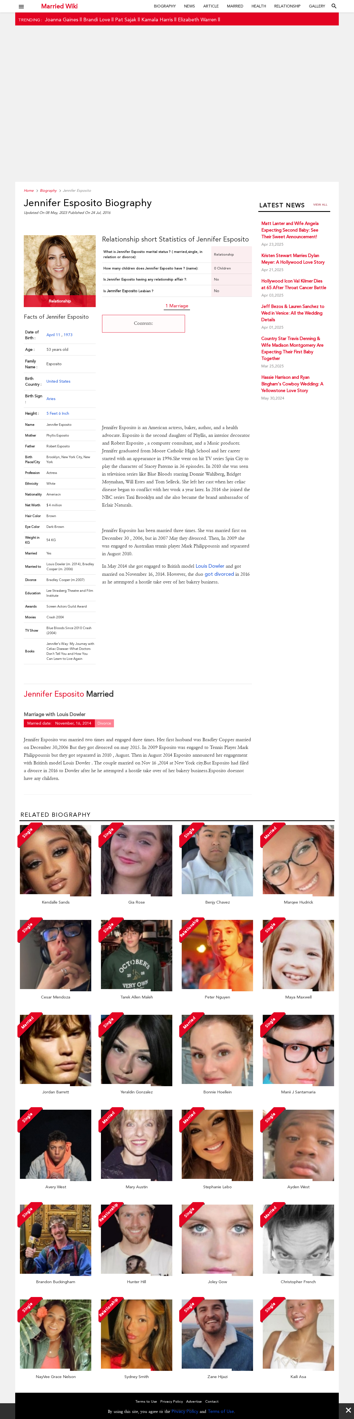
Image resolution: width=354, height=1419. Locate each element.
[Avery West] (55, 1179)
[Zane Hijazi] (217, 1369)
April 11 (53, 335)
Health (259, 6)
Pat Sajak (125, 19)
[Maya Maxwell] (298, 989)
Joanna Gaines (61, 19)
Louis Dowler (210, 566)
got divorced (220, 574)
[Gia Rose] (136, 895)
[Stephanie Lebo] (217, 1179)
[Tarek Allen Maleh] (136, 989)
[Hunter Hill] (136, 1274)
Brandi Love (96, 19)
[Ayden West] (298, 1179)
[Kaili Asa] (298, 1369)
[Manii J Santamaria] (298, 1084)
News (189, 6)
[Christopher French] (298, 1274)
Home (28, 190)
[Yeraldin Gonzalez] (136, 1084)
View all (320, 204)
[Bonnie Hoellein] (217, 1084)
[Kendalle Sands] (55, 895)
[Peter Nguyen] (217, 989)
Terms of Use (221, 1411)
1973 (68, 335)
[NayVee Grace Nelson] (55, 1369)
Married (235, 6)
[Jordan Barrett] (55, 1084)
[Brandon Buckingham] (55, 1274)
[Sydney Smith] (136, 1369)
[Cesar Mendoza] (55, 989)
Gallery (317, 6)
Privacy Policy (184, 1411)
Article (211, 6)
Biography (165, 6)
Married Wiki (59, 6)
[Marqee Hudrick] (298, 895)
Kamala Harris (157, 19)
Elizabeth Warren (197, 19)
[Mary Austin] (136, 1179)
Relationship (287, 6)
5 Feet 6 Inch (57, 413)
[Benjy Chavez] (217, 895)
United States (58, 381)
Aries (50, 398)
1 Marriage (176, 305)
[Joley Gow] (217, 1274)
